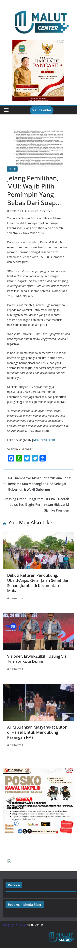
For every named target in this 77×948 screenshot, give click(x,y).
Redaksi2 (33, 211)
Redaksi (14, 885)
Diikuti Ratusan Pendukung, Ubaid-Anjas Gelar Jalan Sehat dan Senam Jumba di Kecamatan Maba (38, 583)
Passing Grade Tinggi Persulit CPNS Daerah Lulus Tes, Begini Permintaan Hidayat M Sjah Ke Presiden (37, 505)
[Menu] (6, 110)
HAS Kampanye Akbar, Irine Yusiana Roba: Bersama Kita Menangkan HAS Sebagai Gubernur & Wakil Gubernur (39, 484)
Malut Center (41, 110)
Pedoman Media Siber (24, 905)
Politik (12, 169)
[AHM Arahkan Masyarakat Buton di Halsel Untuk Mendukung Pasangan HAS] (38, 686)
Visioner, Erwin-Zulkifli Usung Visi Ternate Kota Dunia (37, 659)
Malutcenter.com (44, 440)
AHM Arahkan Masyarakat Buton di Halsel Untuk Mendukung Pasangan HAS (37, 732)
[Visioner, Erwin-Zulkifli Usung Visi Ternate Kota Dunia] (38, 615)
